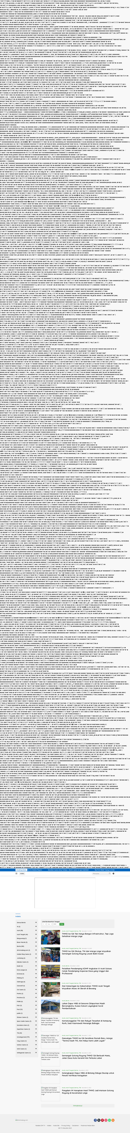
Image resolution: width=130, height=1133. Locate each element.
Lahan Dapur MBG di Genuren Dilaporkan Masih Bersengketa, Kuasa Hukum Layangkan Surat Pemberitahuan (83, 1006)
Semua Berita (21, 922)
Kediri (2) (20, 966)
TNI (80, 931)
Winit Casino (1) (21, 1049)
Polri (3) (19, 1005)
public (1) (19, 1013)
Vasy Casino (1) (22, 1041)
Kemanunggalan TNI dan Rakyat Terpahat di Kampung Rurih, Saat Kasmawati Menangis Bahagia (86, 1022)
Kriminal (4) (20, 974)
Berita (76, 931)
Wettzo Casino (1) (22, 1045)
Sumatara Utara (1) (23, 1025)
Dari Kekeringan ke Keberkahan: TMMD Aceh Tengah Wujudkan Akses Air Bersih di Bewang (86, 987)
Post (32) (20, 1009)
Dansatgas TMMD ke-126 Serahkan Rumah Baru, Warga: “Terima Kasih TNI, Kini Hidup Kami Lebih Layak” (87, 1039)
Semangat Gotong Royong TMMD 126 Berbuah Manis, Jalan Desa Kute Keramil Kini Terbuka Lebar (86, 1056)
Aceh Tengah (70, 931)
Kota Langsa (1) (22, 970)
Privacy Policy (65, 1125)
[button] (110, 873)
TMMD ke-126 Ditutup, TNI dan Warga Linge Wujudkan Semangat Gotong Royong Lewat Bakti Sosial (86, 952)
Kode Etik (56, 1125)
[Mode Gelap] (113, 873)
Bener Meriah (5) (22, 942)
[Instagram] (105, 1120)
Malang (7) (20, 978)
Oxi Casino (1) (21, 990)
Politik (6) (20, 1001)
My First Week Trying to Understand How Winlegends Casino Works (83, 870)
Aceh (63, 931)
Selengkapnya (77, 1106)
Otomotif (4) (21, 986)
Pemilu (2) (20, 993)
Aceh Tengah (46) (22, 934)
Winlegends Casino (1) (24, 1053)
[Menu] (17, 873)
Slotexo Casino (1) (22, 1017)
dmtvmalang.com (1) (23, 950)
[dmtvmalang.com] (22, 1120)
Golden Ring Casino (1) (24, 954)
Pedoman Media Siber (88, 1125)
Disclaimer (75, 1125)
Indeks (22, 873)
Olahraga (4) (21, 982)
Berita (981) (20, 946)
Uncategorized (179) (23, 1037)
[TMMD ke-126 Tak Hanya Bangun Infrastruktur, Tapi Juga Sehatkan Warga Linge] (50, 937)
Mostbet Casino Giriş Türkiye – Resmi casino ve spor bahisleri (34, 870)
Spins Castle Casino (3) (24, 1021)
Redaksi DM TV (40, 1125)
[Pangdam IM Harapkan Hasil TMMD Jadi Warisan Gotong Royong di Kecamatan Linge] (50, 1094)
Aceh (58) (20, 930)
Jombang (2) (21, 958)
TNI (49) (19, 1033)
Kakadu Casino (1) (22, 962)
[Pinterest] (102, 1120)
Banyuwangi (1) (22, 938)
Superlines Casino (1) (23, 1029)
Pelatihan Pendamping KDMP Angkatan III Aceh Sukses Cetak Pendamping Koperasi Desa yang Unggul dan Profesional (87, 971)
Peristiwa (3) (21, 997)
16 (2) (18, 926)
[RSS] (112, 1120)
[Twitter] (98, 1120)
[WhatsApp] (109, 1120)
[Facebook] (95, 1120)
